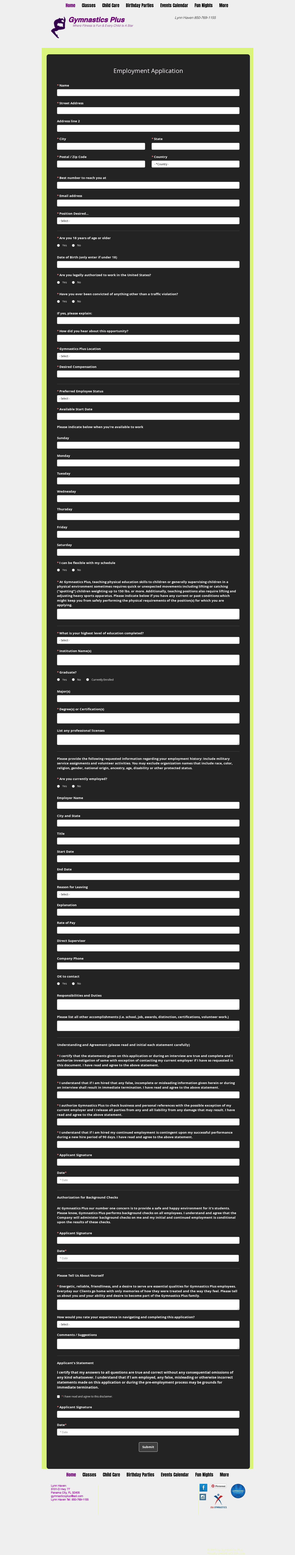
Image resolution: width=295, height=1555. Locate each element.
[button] (89, 5)
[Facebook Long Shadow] (203, 1488)
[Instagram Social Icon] (203, 1497)
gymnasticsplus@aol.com (67, 1496)
